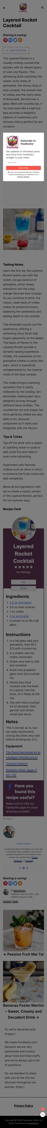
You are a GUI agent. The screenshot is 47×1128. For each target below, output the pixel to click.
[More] (20, 40)
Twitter (35, 857)
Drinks (15, 901)
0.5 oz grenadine (20, 602)
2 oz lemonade (19, 616)
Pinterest (29, 860)
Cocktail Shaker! (17, 763)
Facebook (18, 860)
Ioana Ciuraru (19, 890)
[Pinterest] (5, 40)
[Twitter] (15, 40)
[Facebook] (10, 40)
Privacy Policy (23, 1105)
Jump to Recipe (17, 50)
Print (23, 582)
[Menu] (4, 7)
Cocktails (7, 901)
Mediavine (33, 1123)
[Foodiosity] (23, 8)
